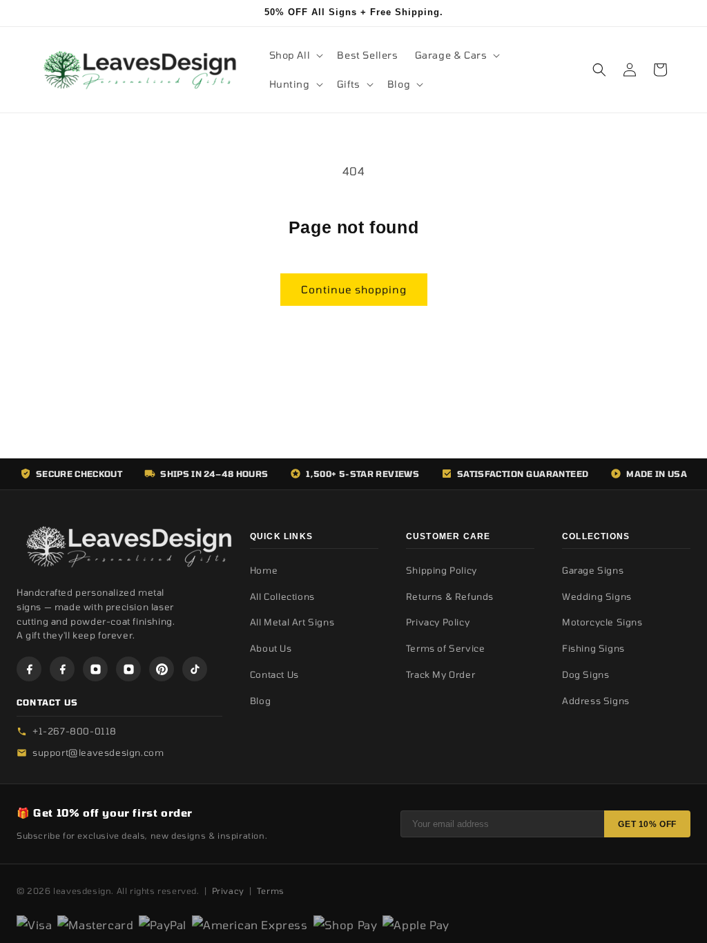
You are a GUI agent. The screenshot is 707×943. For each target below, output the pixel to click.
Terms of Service (445, 648)
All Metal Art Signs (292, 622)
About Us (271, 648)
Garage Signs (592, 570)
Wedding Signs (597, 596)
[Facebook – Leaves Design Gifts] (29, 669)
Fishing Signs (593, 648)
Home (264, 570)
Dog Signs (585, 674)
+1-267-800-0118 (74, 731)
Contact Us (274, 674)
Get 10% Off (647, 824)
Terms (270, 890)
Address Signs (596, 700)
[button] (295, 55)
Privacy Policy (437, 622)
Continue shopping (354, 289)
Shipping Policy (441, 570)
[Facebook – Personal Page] (62, 669)
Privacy (228, 890)
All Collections (282, 596)
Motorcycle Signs (602, 622)
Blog (260, 700)
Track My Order (440, 674)
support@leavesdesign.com (98, 752)
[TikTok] (194, 669)
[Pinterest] (161, 669)
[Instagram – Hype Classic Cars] (128, 669)
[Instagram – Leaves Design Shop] (95, 669)
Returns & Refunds (450, 596)
